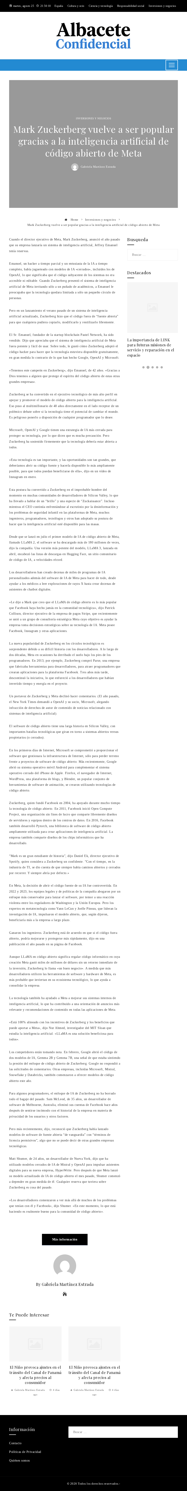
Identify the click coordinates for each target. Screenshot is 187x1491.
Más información (65, 1239)
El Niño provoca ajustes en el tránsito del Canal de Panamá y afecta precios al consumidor (35, 1375)
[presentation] (13, 1361)
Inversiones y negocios (93, 118)
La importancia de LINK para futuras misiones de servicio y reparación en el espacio (150, 347)
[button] (143, 367)
